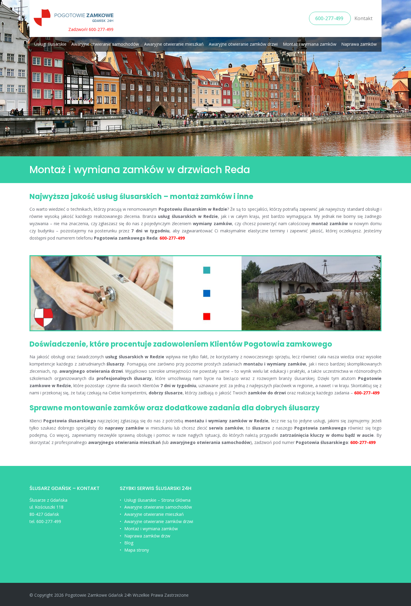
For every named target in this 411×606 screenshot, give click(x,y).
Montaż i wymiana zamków (309, 44)
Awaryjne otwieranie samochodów (105, 44)
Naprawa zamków (359, 44)
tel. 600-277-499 (45, 521)
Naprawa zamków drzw (147, 536)
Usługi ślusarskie (50, 44)
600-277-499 (330, 18)
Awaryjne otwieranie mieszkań (174, 44)
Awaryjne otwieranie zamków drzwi (243, 44)
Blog (128, 543)
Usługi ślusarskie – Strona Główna (157, 500)
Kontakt (363, 18)
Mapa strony (136, 550)
